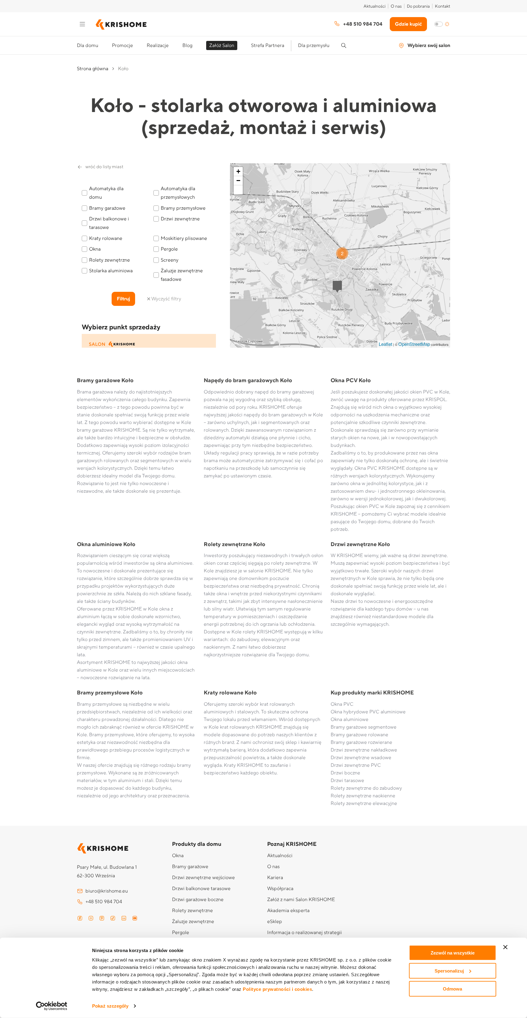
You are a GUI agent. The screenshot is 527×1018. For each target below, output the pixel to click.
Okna (178, 856)
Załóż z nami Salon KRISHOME (301, 900)
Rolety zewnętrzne (192, 911)
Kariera (275, 878)
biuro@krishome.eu (106, 891)
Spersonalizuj (449, 970)
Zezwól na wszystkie (453, 952)
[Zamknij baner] (505, 947)
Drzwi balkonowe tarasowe (201, 889)
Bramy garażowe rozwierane (361, 742)
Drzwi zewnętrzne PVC (356, 765)
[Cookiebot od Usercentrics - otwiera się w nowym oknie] (51, 1006)
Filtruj (123, 299)
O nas (396, 6)
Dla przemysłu (313, 45)
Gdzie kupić (408, 24)
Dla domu (87, 45)
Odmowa (452, 988)
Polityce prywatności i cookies (277, 989)
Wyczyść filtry (166, 299)
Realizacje (158, 45)
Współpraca (280, 889)
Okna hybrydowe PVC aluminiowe (368, 712)
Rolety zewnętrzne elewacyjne (364, 803)
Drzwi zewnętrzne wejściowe (203, 878)
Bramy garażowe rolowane (359, 735)
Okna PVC (342, 704)
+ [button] (238, 171)
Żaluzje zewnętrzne (193, 921)
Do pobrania (418, 6)
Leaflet (385, 344)
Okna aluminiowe (349, 719)
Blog (187, 45)
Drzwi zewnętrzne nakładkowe (364, 750)
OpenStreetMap (414, 344)
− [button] (238, 180)
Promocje (122, 45)
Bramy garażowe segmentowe (363, 727)
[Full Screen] (238, 189)
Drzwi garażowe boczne (198, 900)
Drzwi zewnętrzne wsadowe (361, 758)
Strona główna (92, 69)
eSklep (274, 921)
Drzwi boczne (345, 773)
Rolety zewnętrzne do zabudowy (366, 788)
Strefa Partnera (267, 45)
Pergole (180, 932)
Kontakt (442, 6)
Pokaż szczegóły (110, 1006)
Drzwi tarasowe (347, 780)
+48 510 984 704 (362, 24)
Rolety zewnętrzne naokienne (363, 796)
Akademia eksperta (288, 911)
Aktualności (374, 6)
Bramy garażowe (190, 867)
